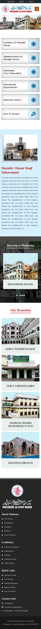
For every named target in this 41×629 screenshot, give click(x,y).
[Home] (17, 9)
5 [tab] (24, 295)
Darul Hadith (20, 284)
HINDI (21, 2)
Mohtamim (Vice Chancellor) (12, 72)
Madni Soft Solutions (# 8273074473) (25, 624)
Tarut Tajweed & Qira (20, 386)
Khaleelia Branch (20, 462)
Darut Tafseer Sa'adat (20, 349)
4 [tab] (22, 295)
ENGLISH (11, 2)
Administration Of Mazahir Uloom (12, 58)
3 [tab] (23, 28)
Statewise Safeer (12, 100)
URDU (31, 2)
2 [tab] (20, 28)
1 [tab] (18, 28)
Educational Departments (10, 86)
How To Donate (11, 114)
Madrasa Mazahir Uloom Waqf (23, 621)
